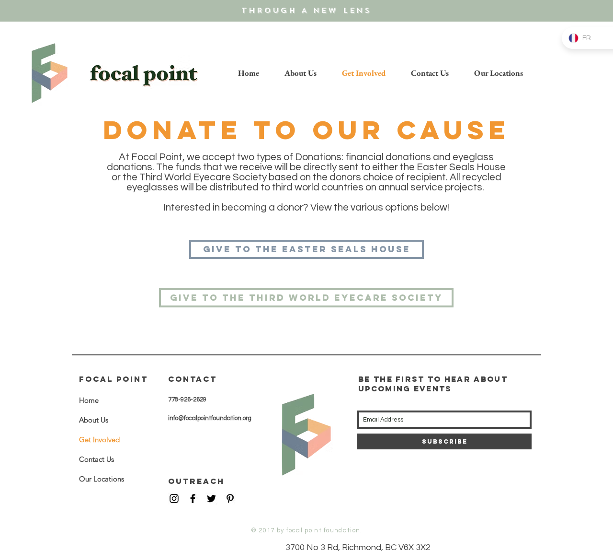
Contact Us (96, 459)
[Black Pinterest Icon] (230, 499)
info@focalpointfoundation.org (209, 418)
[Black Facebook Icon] (193, 499)
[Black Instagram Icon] (174, 499)
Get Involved (99, 439)
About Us (93, 419)
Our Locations (101, 478)
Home (89, 400)
